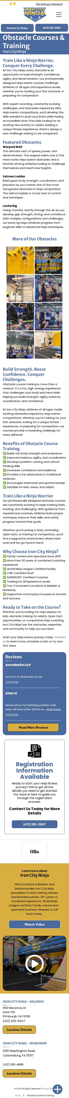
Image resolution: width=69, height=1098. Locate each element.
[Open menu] (59, 14)
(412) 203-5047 (14, 1021)
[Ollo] (34, 851)
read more (53, 709)
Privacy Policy (48, 1088)
